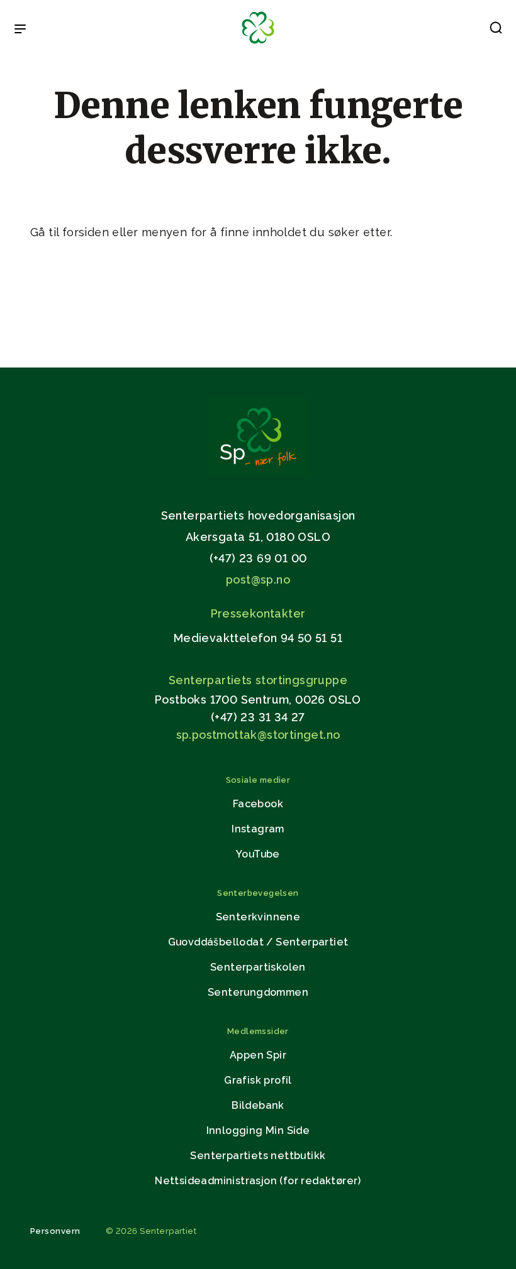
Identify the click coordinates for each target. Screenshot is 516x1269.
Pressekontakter (258, 613)
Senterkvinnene (258, 917)
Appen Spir (258, 1055)
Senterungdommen (258, 992)
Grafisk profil (258, 1080)
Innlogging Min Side (258, 1130)
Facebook (258, 804)
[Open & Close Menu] (20, 30)
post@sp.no (258, 579)
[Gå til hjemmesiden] (258, 472)
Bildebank (258, 1105)
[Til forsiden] (258, 44)
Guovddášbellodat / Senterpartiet (258, 942)
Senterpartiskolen (258, 967)
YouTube (258, 854)
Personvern (55, 1231)
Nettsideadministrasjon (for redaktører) (258, 1181)
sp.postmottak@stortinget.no (258, 734)
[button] (495, 30)
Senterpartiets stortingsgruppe (258, 680)
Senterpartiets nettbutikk (257, 1156)
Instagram (258, 829)
